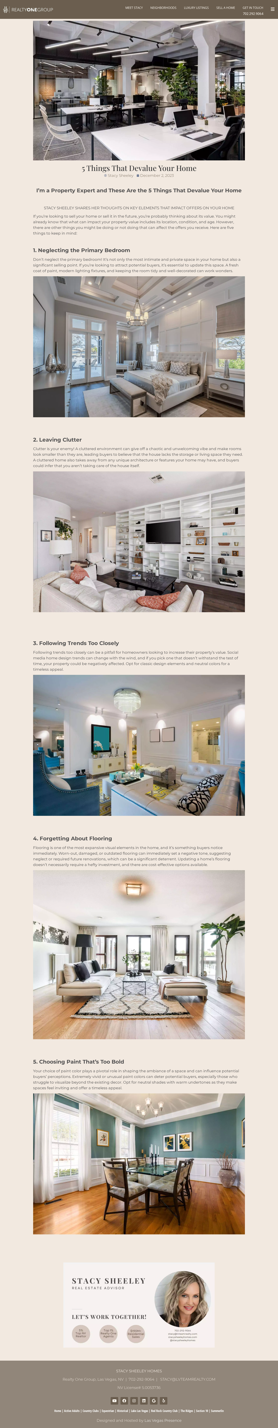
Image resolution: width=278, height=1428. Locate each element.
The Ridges (187, 1411)
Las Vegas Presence (163, 1420)
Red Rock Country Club (164, 1411)
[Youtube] (114, 1401)
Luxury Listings (196, 8)
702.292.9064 (253, 14)
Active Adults (72, 1411)
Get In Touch (253, 8)
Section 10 (202, 1411)
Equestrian (108, 1411)
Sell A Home (225, 8)
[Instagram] (134, 1401)
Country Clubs (91, 1411)
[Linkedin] (144, 1401)
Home (57, 1411)
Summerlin (217, 1411)
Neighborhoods (163, 8)
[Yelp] (163, 1401)
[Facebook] (124, 1401)
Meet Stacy (134, 8)
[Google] (154, 1401)
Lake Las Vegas (139, 1411)
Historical (122, 1411)
